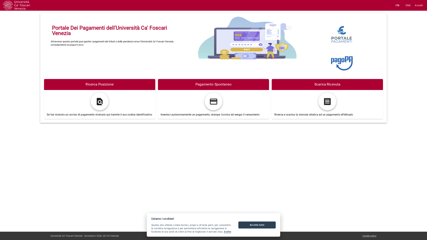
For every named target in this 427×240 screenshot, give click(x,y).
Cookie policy (369, 235)
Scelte (227, 231)
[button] (418, 5)
